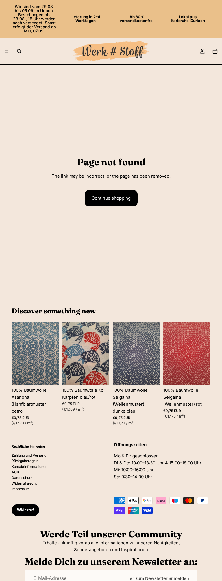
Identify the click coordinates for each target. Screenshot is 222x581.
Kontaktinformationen (29, 466)
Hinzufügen (54, 375)
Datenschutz (22, 477)
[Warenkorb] (215, 51)
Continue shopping (111, 198)
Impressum (21, 489)
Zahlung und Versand (29, 455)
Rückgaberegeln (25, 461)
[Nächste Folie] (52, 353)
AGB (15, 472)
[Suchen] (19, 51)
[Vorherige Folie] (18, 353)
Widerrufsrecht (24, 483)
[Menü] (6, 51)
